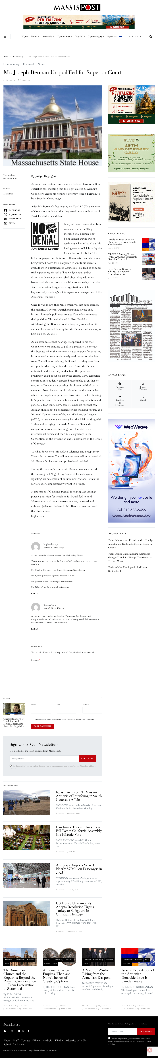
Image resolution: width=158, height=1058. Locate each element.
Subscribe (87, 758)
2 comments (10, 80)
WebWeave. (53, 1050)
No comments (11, 1009)
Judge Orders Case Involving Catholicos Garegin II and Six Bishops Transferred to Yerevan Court (130, 557)
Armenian (8, 960)
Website (86, 704)
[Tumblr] (28, 1031)
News (34, 36)
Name (34, 704)
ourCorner (126, 964)
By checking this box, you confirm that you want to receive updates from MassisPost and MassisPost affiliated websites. (53, 767)
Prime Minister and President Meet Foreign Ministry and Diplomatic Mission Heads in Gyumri (130, 544)
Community (63, 36)
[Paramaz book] (131, 202)
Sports (110, 36)
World (79, 36)
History (47, 964)
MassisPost (8, 193)
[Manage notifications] (149, 1050)
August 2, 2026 (114, 248)
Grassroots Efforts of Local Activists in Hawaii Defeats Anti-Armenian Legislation (13, 722)
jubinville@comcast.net (64, 575)
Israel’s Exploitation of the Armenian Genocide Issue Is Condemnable (122, 242)
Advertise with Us (75, 1040)
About (7, 1040)
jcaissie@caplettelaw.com (61, 581)
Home (25, 36)
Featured (28, 64)
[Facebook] (5, 1031)
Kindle (59, 1040)
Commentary (95, 36)
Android (47, 1040)
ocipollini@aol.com (60, 587)
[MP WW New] (131, 470)
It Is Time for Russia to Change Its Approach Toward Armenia (119, 272)
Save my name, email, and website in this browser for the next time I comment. (64, 719)
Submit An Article (14, 1044)
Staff (15, 1040)
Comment (35, 660)
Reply (34, 593)
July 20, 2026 (113, 263)
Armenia (47, 36)
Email (60, 704)
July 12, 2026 (113, 278)
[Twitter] (12, 1031)
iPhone (36, 1040)
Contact (25, 1040)
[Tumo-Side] (131, 153)
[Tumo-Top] (79, 21)
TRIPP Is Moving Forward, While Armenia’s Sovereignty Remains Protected (122, 257)
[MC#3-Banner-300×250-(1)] (131, 104)
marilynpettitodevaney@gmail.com (69, 570)
